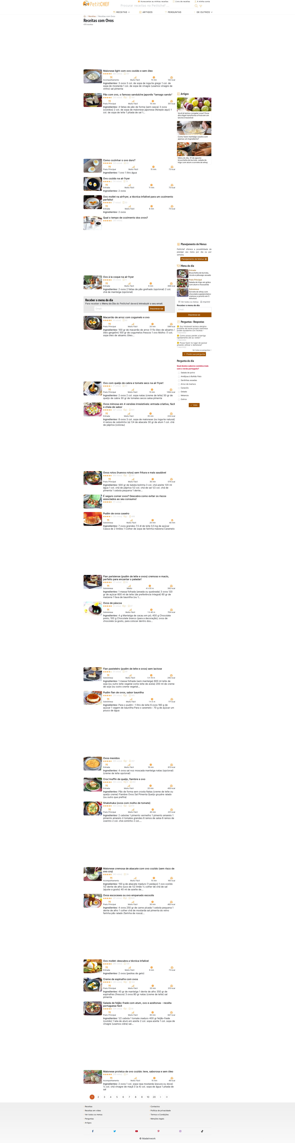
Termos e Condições (160, 1114)
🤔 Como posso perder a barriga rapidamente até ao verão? (191, 337)
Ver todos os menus (189, 302)
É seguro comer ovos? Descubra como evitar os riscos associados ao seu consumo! (134, 497)
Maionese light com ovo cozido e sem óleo (128, 70)
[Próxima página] (160, 1097)
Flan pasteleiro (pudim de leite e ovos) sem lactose (132, 668)
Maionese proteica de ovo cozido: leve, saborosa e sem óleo (138, 1071)
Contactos (155, 1106)
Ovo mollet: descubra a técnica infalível (126, 960)
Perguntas (174, 12)
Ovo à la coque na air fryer (118, 276)
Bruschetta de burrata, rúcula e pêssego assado (200, 274)
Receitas (121, 12)
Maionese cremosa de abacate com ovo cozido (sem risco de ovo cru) (138, 870)
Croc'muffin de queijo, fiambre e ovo (124, 779)
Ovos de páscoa (112, 603)
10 (148, 1097)
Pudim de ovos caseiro (116, 513)
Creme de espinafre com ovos (120, 979)
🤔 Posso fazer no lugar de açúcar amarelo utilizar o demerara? (192, 344)
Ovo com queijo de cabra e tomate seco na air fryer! (133, 383)
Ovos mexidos (111, 758)
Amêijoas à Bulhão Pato (191, 376)
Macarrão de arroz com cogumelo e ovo (126, 317)
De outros (203, 12)
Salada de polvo (188, 372)
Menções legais (157, 1119)
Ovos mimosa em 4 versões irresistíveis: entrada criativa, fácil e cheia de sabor (139, 405)
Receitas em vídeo (93, 1110)
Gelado (184, 391)
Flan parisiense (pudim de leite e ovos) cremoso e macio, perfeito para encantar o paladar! (136, 578)
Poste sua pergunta (195, 354)
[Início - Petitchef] (85, 16)
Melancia (185, 395)
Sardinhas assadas (189, 380)
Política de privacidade (161, 1110)
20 (154, 1097)
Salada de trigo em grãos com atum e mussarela (200, 283)
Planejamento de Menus (193, 259)
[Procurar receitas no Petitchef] (196, 5)
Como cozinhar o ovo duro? (119, 160)
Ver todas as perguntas (201, 350)
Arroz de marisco (188, 384)
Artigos (147, 12)
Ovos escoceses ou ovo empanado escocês (128, 895)
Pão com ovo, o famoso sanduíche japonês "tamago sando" (137, 94)
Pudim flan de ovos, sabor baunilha (123, 692)
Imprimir (206, 302)
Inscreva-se (156, 308)
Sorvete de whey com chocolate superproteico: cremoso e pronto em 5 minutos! (200, 295)
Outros (184, 399)
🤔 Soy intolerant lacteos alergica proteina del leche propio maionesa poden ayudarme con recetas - (192, 328)
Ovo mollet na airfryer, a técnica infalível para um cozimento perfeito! (138, 198)
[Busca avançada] (201, 6)
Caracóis (185, 388)
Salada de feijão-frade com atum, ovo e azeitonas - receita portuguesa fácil (137, 1004)
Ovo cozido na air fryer (116, 178)
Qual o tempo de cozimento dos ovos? (125, 217)
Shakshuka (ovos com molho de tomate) (126, 803)
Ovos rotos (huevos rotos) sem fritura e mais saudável (134, 472)
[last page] (166, 1097)
